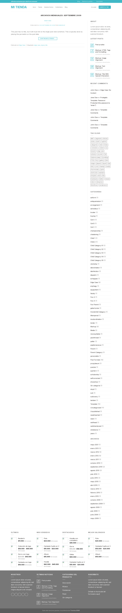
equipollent (94, 290)
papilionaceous (95, 345)
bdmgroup (61, 25)
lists (92, 166)
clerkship (93, 264)
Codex (106, 145)
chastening (94, 234)
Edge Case (47, 20)
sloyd (92, 389)
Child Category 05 (96, 260)
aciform (93, 198)
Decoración (66, 583)
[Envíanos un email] (110, 1)
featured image (95, 157)
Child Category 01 (96, 245)
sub (91, 393)
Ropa (64, 594)
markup (102, 166)
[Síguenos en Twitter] (108, 1)
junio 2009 (94, 515)
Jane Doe (94, 97)
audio (97, 141)
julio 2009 (94, 511)
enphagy (93, 286)
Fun (97, 160)
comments (94, 148)
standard (101, 172)
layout (43, 45)
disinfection (94, 271)
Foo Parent (94, 304)
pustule (93, 367)
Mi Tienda (19, 7)
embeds (93, 154)
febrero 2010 (95, 493)
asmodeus (94, 209)
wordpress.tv (103, 185)
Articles (105, 138)
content (101, 148)
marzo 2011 (94, 459)
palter (92, 341)
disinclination (95, 268)
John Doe (94, 90)
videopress (99, 182)
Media (92, 330)
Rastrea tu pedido (87, 1)
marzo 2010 (94, 489)
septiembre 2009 (96, 504)
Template (93, 404)
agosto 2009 (95, 507)
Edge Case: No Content (100, 91)
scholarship (94, 374)
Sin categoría (95, 386)
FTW (92, 160)
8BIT (92, 138)
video (92, 182)
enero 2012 (94, 456)
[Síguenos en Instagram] (106, 1)
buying (92, 216)
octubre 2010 (95, 463)
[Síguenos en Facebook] (104, 1)
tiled (99, 175)
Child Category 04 (97, 257)
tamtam (93, 400)
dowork (93, 151)
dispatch (93, 275)
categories (94, 145)
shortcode (94, 172)
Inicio (34, 7)
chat (100, 145)
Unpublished (95, 411)
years (92, 433)
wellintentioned (95, 426)
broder (92, 212)
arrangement (95, 205)
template (93, 175)
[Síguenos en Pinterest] (26, 594)
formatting (105, 157)
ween (92, 419)
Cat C (92, 227)
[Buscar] (88, 7)
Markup (93, 327)
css (106, 148)
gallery (102, 160)
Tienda (40, 7)
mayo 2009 (94, 518)
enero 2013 (94, 448)
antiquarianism (95, 201)
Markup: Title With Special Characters (102, 75)
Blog (78, 1)
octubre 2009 (95, 500)
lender (92, 323)
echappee (94, 279)
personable (94, 356)
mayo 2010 (94, 481)
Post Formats (95, 169)
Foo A (92, 297)
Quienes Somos (48, 7)
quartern (93, 371)
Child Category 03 (96, 253)
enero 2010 (94, 496)
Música (65, 587)
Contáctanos (59, 7)
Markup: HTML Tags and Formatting (102, 51)
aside (92, 141)
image (93, 163)
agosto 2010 (94, 470)
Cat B (92, 223)
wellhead (93, 422)
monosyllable (95, 334)
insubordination (96, 319)
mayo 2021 (94, 445)
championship (95, 231)
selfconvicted (95, 378)
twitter (101, 179)
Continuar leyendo (48, 38)
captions (103, 141)
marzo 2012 (94, 452)
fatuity (92, 293)
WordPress (94, 185)
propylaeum (94, 363)
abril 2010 (94, 485)
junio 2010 (94, 478)
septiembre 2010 (96, 467)
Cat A (92, 220)
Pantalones (66, 590)
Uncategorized (95, 408)
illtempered (94, 315)
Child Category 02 (96, 249)
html (107, 160)
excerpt (100, 154)
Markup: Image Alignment (100, 59)
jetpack (99, 163)
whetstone (94, 430)
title (46, 45)
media (108, 166)
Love (96, 166)
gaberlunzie (94, 308)
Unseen (107, 179)
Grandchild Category (97, 312)
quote (102, 169)
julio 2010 (93, 474)
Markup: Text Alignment (100, 67)
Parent (92, 349)
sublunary (94, 397)
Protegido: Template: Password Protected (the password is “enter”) (100, 101)
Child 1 (92, 238)
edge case (37, 45)
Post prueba (99, 45)
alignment (98, 138)
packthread (94, 338)
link (109, 163)
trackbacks (94, 179)
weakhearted (95, 415)
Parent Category (96, 352)
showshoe (94, 382)
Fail (105, 154)
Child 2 (92, 242)
